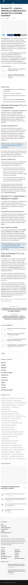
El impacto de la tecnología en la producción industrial (15, 493)
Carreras (3, 365)
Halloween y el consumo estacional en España (16, 328)
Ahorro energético (21, 398)
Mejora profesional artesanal (16, 447)
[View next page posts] (15, 82)
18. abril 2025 (10, 78)
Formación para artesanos (16, 422)
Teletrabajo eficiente (6, 454)
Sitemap (3, 531)
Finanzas (3, 382)
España (24, 63)
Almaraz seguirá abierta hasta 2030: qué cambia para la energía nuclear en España (16, 565)
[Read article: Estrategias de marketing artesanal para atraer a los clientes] (14, 475)
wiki (12, 299)
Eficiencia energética (6, 409)
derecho (5, 173)
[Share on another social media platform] (24, 35)
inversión (3, 63)
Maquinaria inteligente (17, 445)
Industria (3, 362)
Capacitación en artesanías (20, 402)
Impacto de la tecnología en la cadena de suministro (12, 431)
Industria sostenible (18, 434)
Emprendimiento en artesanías (8, 416)
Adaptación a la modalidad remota (9, 398)
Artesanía (3, 387)
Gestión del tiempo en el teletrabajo (9, 425)
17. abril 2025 (13, 18)
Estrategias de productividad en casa (9, 420)
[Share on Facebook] (10, 35)
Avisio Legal (3, 526)
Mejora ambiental (5, 447)
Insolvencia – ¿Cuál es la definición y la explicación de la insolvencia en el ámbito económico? (16, 76)
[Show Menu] (1, 2)
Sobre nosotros (4, 529)
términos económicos (6, 301)
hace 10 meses (10, 330)
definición (3, 46)
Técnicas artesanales (20, 458)
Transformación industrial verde (8, 458)
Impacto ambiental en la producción (9, 429)
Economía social (15, 407)
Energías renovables (6, 418)
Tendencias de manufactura (17, 454)
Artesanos (4, 400)
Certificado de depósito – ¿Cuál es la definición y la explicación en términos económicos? (17, 345)
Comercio (3, 385)
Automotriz (4, 377)
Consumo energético (6, 407)
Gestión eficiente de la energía (8, 427)
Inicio (2, 5)
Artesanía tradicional (17, 400)
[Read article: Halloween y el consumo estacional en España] (3, 330)
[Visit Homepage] (12, 2)
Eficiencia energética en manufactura (9, 411)
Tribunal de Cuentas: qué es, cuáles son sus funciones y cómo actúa (17, 69)
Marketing (3, 367)
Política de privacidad (5, 527)
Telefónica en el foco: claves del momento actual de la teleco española (15, 334)
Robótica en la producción (19, 449)
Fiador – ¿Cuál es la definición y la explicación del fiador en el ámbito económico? (16, 340)
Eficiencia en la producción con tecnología (10, 413)
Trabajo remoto (5, 456)
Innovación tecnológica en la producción (10, 440)
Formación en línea (6, 422)
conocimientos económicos (20, 299)
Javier (7, 18)
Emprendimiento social (20, 416)
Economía (3, 370)
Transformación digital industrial (16, 456)
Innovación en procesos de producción (10, 436)
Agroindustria (4, 375)
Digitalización (4, 380)
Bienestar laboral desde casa (7, 402)
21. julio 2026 (10, 71)
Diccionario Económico (18, 5)
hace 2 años (10, 347)
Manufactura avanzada (6, 445)
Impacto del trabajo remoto (7, 434)
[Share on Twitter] (17, 35)
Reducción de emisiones (7, 449)
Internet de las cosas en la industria (9, 443)
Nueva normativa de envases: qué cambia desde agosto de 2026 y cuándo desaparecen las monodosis (17, 571)
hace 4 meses (10, 336)
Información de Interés (8, 5)
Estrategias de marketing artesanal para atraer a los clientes (10, 487)
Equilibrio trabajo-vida (16, 418)
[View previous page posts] (13, 82)
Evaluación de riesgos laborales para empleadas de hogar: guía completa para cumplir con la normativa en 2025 (16, 499)
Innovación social (5, 438)
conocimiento (7, 299)
